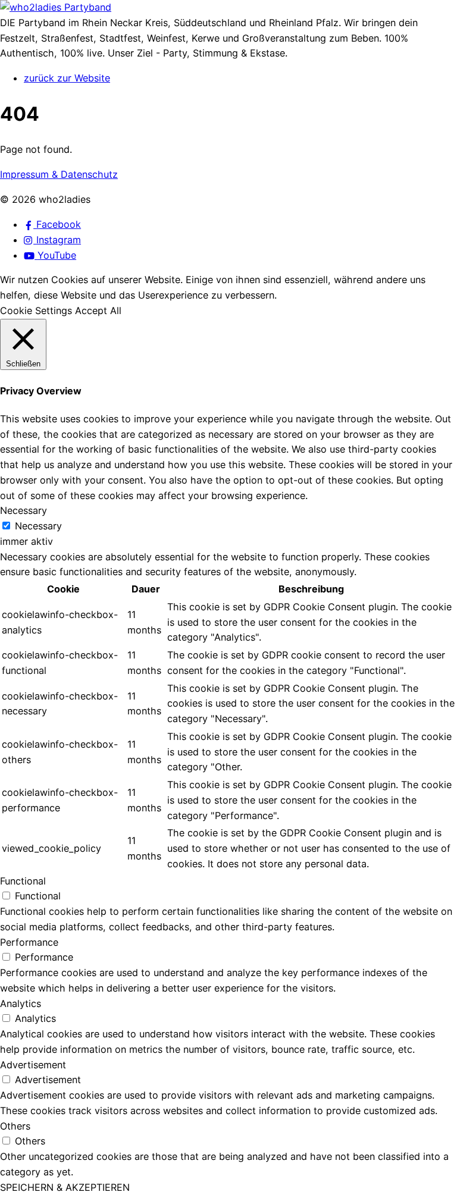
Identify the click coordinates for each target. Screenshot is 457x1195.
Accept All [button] (98, 310)
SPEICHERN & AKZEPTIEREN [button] (65, 1187)
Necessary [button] (23, 510)
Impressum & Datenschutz (59, 174)
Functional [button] (23, 881)
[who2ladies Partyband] (55, 7)
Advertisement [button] (33, 1065)
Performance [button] (29, 942)
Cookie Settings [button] (36, 310)
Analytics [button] (20, 1003)
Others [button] (15, 1126)
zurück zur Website (67, 78)
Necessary (38, 526)
